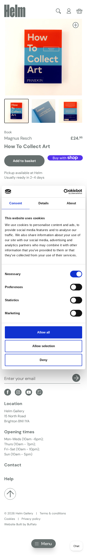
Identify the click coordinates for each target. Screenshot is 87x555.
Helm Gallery (24, 513)
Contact (12, 465)
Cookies (9, 519)
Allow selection (43, 346)
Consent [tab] (15, 203)
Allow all (43, 332)
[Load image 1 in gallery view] (16, 111)
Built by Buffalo (26, 524)
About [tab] (71, 203)
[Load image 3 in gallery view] (70, 111)
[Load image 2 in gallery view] (43, 111)
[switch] (76, 287)
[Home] (14, 11)
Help (9, 478)
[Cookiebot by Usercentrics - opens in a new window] (63, 191)
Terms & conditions (53, 513)
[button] (58, 11)
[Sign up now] (76, 378)
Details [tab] (43, 203)
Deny (43, 360)
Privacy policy (31, 519)
